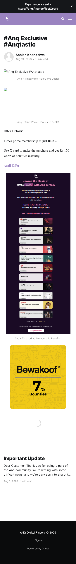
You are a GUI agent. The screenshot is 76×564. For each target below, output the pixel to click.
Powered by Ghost (38, 548)
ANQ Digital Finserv (33, 532)
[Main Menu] (70, 19)
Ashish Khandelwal (30, 55)
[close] (72, 6)
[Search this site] (63, 19)
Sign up (39, 540)
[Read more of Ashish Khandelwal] (9, 57)
